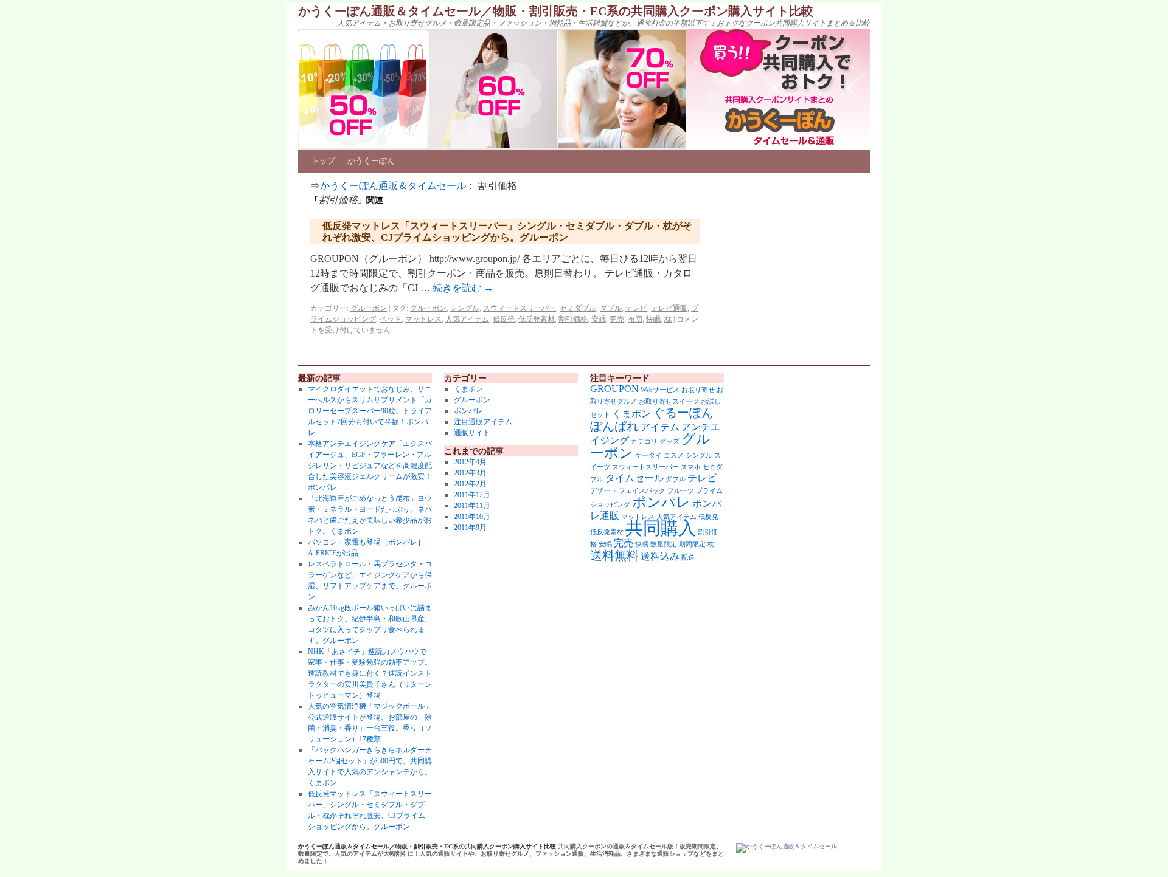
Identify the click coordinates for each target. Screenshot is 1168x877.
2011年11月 (472, 505)
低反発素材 (536, 319)
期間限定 (692, 544)
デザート (603, 490)
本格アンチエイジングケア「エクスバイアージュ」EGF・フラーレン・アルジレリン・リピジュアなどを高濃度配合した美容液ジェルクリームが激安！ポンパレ (370, 465)
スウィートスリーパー (519, 308)
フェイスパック (642, 490)
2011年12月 (472, 494)
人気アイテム (467, 319)
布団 (635, 319)
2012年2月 (470, 484)
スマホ (691, 467)
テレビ (636, 308)
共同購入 (660, 528)
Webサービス (660, 390)
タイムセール (634, 478)
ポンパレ (468, 411)
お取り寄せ (698, 390)
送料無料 (614, 555)
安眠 (598, 319)
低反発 (504, 319)
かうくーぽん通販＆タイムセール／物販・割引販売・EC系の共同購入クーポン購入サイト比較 (555, 11)
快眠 (653, 319)
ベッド (390, 319)
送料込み (660, 556)
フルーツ (680, 490)
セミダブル (578, 308)
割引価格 (573, 319)
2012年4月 (470, 462)
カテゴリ (644, 441)
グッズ (669, 441)
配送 (688, 557)
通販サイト (472, 432)
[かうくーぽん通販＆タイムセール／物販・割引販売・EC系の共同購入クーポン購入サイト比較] (786, 848)
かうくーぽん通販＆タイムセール (393, 186)
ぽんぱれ (614, 426)
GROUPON (614, 388)
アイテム (660, 427)
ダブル (611, 308)
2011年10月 (472, 516)
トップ (323, 160)
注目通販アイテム (483, 422)
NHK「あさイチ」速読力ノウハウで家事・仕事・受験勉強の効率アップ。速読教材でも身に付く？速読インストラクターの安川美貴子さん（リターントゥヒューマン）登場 (370, 673)
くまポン (468, 389)
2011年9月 (470, 527)
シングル (464, 308)
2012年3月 (470, 473)
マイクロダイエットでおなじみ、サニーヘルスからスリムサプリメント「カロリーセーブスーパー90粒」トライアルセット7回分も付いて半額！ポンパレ (370, 411)
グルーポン (368, 308)
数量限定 (663, 544)
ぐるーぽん (683, 412)
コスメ (674, 455)
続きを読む (463, 288)
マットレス (423, 319)
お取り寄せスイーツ (669, 401)
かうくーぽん (371, 160)
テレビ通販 (669, 308)
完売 (617, 319)
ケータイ (648, 455)
